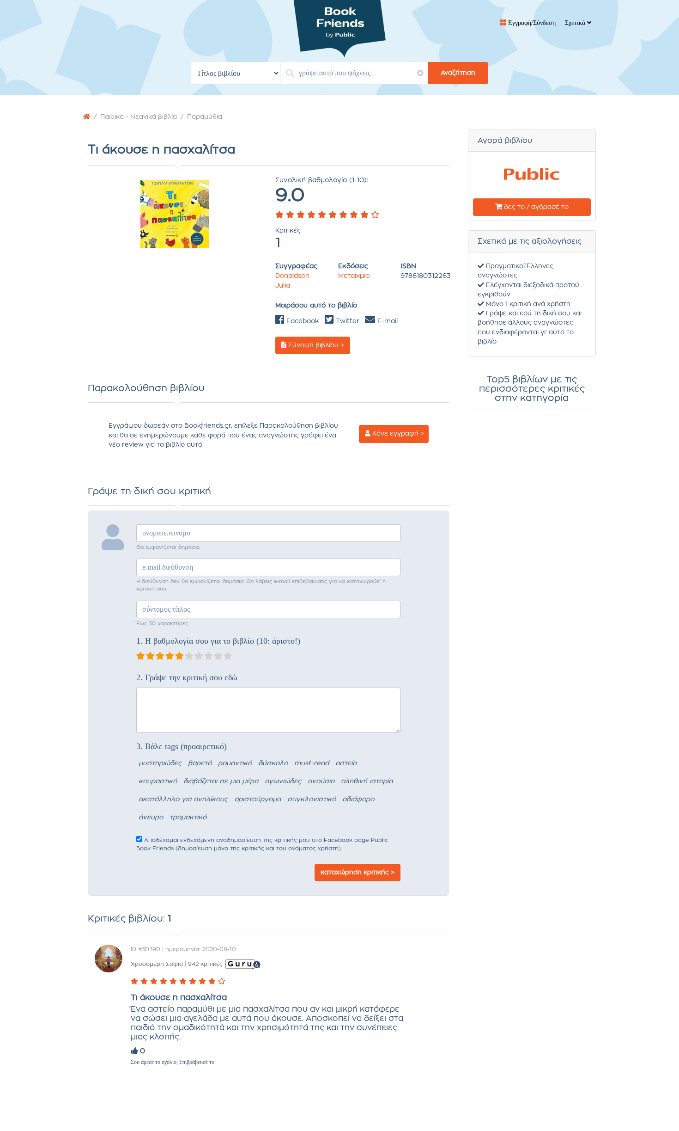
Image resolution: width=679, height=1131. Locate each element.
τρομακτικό (188, 817)
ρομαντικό (235, 763)
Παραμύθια (204, 117)
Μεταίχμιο (354, 276)
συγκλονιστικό (311, 799)
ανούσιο (321, 781)
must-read (311, 763)
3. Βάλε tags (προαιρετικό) (181, 746)
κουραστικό (158, 781)
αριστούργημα (257, 799)
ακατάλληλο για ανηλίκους (183, 799)
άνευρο (151, 817)
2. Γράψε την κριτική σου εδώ (186, 677)
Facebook (301, 321)
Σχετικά (576, 22)
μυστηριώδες (160, 763)
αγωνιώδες (283, 781)
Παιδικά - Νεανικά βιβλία (138, 117)
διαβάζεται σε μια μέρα (220, 781)
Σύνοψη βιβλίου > (315, 345)
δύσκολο (273, 763)
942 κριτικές (205, 964)
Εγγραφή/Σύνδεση (531, 22)
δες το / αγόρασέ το (535, 207)
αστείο (346, 763)
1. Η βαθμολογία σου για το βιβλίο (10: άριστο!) (218, 640)
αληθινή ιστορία (367, 781)
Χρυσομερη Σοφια (157, 964)
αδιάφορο (358, 799)
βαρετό (200, 763)
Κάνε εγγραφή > (397, 433)
